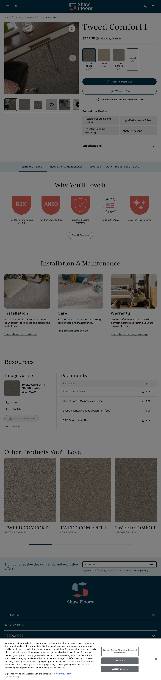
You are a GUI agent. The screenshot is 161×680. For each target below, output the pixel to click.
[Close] (156, 658)
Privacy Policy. (65, 673)
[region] (80, 659)
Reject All (120, 660)
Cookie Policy (12, 676)
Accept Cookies (120, 669)
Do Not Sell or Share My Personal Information (120, 651)
